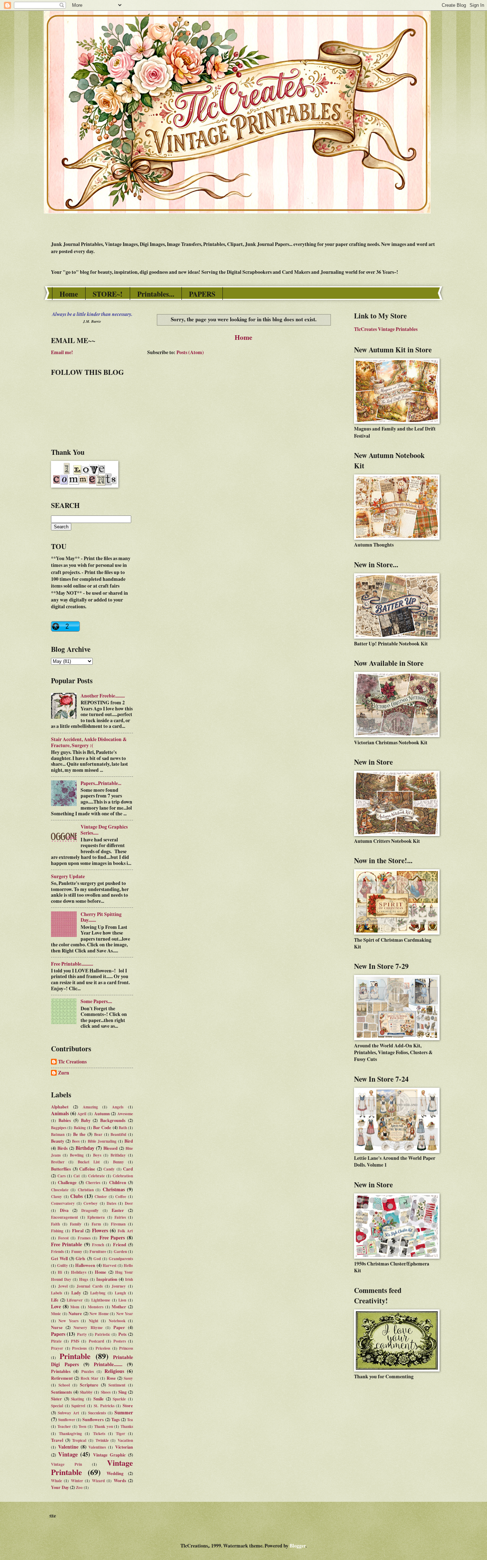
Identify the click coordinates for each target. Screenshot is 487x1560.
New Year (124, 1314)
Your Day (60, 1487)
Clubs (76, 1196)
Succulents (97, 1413)
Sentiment (116, 1385)
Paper (119, 1327)
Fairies (120, 1217)
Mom (74, 1307)
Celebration (123, 1176)
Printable (75, 1356)
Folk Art (125, 1231)
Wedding (115, 1473)
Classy (56, 1196)
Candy (109, 1169)
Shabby (86, 1392)
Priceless (103, 1348)
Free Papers (112, 1237)
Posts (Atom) (190, 352)
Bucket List (89, 1162)
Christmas (114, 1189)
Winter (77, 1481)
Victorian (124, 1447)
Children (117, 1182)
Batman (58, 1134)
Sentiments (61, 1392)
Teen (82, 1426)
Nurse (57, 1327)
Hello (128, 1265)
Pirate (56, 1341)
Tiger (120, 1433)
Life (54, 1300)
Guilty (62, 1265)
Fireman (118, 1224)
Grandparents (121, 1259)
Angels (117, 1107)
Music (56, 1314)
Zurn (63, 1073)
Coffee (120, 1196)
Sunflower (66, 1420)
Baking (80, 1128)
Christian (86, 1190)
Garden (120, 1251)
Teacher (64, 1426)
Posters (119, 1341)
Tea (130, 1420)
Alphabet (59, 1106)
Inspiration (106, 1279)
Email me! (62, 352)
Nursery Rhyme (87, 1327)
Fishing (57, 1231)
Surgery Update (68, 876)
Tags (115, 1419)
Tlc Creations (72, 1062)
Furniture (97, 1251)
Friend (119, 1244)
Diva (64, 1210)
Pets (122, 1334)
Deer (129, 1203)
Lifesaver (75, 1300)
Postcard (96, 1341)
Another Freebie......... (103, 695)
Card (128, 1169)
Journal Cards (90, 1286)
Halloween (85, 1265)
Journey (119, 1286)
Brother (58, 1162)
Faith (55, 1224)
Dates (111, 1203)
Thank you (103, 1426)
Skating (77, 1399)
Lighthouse (100, 1300)
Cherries (93, 1183)
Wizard (98, 1481)
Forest (63, 1238)
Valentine (68, 1446)
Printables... (155, 294)
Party (82, 1334)
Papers (58, 1334)
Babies (64, 1120)
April (81, 1114)
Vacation (125, 1440)
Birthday (85, 1148)
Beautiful (118, 1134)
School (64, 1385)
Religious (114, 1371)
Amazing (90, 1107)
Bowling (77, 1155)
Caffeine (87, 1169)
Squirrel (78, 1406)
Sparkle (119, 1399)
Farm (96, 1224)
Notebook (117, 1321)
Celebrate (96, 1176)
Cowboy (90, 1203)
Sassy (128, 1378)
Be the (79, 1134)
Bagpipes (58, 1128)
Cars (61, 1176)
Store (128, 1405)
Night (93, 1321)
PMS (75, 1341)
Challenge (67, 1182)
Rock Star (89, 1378)
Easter (118, 1210)
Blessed (110, 1148)
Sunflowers (93, 1419)
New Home (99, 1314)
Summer (123, 1412)
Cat (76, 1176)
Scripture (89, 1385)
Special (57, 1406)
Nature (75, 1313)
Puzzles (87, 1371)
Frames (84, 1238)
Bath (123, 1128)
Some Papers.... (96, 1001)
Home (69, 294)
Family (76, 1224)
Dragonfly (90, 1210)
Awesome (125, 1114)
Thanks (127, 1426)
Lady (76, 1292)
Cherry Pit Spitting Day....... (101, 917)
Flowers (100, 1230)
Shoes (106, 1392)
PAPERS (202, 294)
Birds (62, 1148)
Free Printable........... (72, 963)
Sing (122, 1392)
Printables (61, 1371)
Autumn (102, 1113)
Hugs (83, 1279)
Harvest (110, 1265)
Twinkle (102, 1440)
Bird (128, 1141)
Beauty (57, 1141)
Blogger (297, 1545)
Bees (76, 1141)
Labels (56, 1293)
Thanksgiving (70, 1433)
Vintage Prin (66, 1464)
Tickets (99, 1433)
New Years (68, 1321)
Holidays (78, 1272)
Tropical (79, 1440)
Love (56, 1306)
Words (120, 1480)
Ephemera (96, 1217)
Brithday (118, 1155)
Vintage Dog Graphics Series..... (104, 829)
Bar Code (102, 1127)
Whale (56, 1481)
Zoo (79, 1487)
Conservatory (63, 1203)
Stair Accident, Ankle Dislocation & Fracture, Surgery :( (89, 742)
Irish (129, 1279)
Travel (57, 1440)
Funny (76, 1251)
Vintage (68, 1454)
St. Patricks (104, 1406)
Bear (98, 1134)
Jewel (63, 1286)
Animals (60, 1113)
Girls (80, 1258)
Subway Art (68, 1413)
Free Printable (66, 1244)
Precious (79, 1348)
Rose (111, 1378)
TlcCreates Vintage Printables (385, 329)
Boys (97, 1155)
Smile (98, 1398)
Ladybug (98, 1293)
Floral (77, 1230)
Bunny (118, 1162)
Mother (119, 1306)
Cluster (100, 1196)
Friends (57, 1251)
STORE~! (108, 294)
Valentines (97, 1447)
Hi (60, 1272)
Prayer (57, 1348)
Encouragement (64, 1217)
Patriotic (102, 1334)
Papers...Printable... (101, 783)
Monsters (95, 1307)
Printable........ (108, 1364)
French (98, 1245)
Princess (126, 1348)
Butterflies (61, 1169)
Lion (122, 1300)
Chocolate (59, 1190)
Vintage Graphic (109, 1454)
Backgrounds (112, 1120)
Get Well (59, 1258)
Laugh (120, 1293)
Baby (86, 1120)
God (97, 1259)
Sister (56, 1398)
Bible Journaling (102, 1141)
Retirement (62, 1378)
